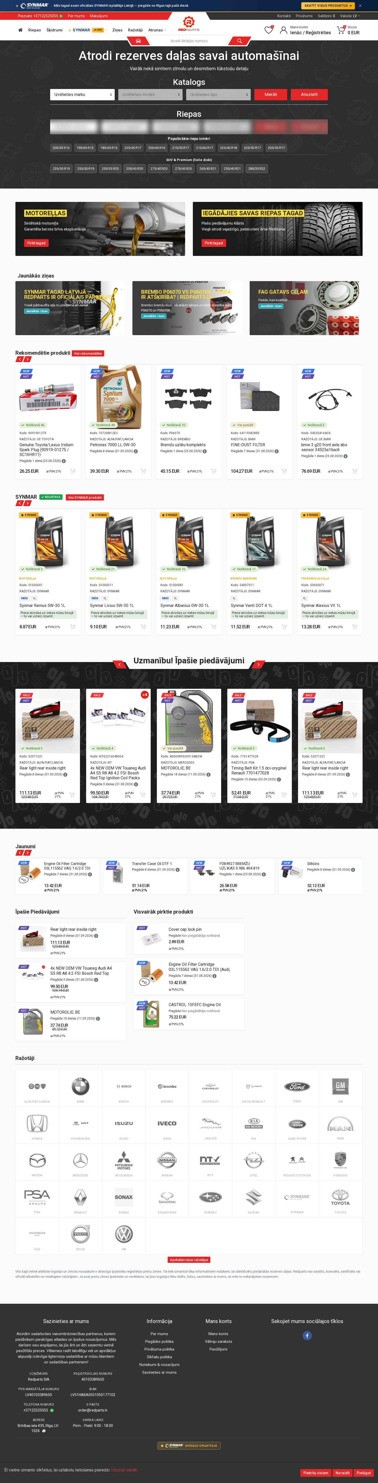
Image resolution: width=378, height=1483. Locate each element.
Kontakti (284, 16)
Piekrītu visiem (315, 1473)
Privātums (304, 16)
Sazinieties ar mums (159, 1372)
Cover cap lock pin (185, 929)
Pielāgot (364, 1473)
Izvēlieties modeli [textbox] (138, 94)
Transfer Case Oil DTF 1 (152, 863)
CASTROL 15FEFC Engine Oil (195, 1004)
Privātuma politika (159, 1349)
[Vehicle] (138, 41)
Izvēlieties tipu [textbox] (203, 94)
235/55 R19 (61, 169)
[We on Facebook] (307, 1335)
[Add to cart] (72, 471)
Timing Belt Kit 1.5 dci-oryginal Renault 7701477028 (258, 770)
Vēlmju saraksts (218, 1341)
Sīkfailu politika (159, 1357)
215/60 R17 (204, 148)
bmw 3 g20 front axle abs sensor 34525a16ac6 (324, 447)
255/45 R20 (134, 169)
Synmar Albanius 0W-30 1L (184, 605)
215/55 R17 (180, 148)
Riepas (34, 30)
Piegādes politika (159, 1341)
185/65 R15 (109, 148)
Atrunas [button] (155, 30)
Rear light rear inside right (43, 768)
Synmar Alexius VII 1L (321, 605)
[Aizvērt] (360, 5)
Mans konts (218, 1334)
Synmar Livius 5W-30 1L (112, 605)
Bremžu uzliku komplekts (183, 444)
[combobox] (82, 94)
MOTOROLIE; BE (176, 768)
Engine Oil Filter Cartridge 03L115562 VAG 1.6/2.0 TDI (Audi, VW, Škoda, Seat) (67, 868)
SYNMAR (87, 30)
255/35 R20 (110, 169)
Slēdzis (313, 863)
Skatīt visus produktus (326, 5)
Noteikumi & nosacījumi (159, 1364)
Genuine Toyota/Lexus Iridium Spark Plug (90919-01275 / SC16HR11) (46, 449)
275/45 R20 (183, 169)
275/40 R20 (159, 169)
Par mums (76, 16)
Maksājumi (99, 16)
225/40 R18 (228, 148)
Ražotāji (135, 30)
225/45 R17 (132, 148)
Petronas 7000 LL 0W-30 (113, 444)
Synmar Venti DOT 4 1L (252, 605)
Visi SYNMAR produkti (85, 497)
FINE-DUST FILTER (248, 444)
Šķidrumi (54, 30)
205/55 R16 (61, 148)
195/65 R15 (85, 148)
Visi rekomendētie (88, 353)
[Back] (19, 359)
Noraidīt (342, 1473)
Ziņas (117, 30)
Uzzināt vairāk (124, 1470)
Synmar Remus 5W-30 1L (42, 605)
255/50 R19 (85, 169)
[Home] (20, 30)
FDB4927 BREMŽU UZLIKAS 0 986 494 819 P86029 (239, 868)
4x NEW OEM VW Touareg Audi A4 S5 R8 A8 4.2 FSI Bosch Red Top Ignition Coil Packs (118, 773)
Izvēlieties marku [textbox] (69, 94)
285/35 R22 (256, 169)
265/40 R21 (208, 169)
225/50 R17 (252, 148)
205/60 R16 (156, 148)
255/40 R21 (232, 169)
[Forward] (27, 359)
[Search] (239, 41)
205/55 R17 (276, 148)
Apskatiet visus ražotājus (189, 1260)
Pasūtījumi (218, 1349)
